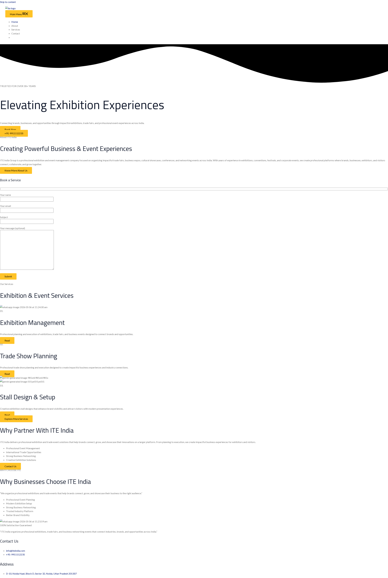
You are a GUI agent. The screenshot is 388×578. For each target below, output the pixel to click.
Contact (15, 33)
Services (15, 29)
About (14, 25)
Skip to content (8, 1)
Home (14, 21)
